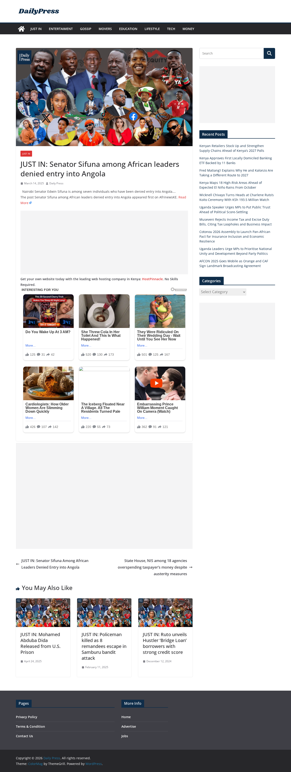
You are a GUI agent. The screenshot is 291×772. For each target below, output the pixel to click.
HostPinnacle (152, 279)
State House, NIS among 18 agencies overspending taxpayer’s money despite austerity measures (152, 567)
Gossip (85, 29)
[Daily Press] (21, 28)
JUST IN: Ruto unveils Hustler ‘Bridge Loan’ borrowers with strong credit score (165, 643)
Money (188, 29)
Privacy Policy (26, 717)
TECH (171, 29)
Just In (36, 29)
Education (128, 29)
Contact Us (24, 736)
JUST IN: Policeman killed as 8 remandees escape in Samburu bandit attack (104, 646)
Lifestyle (152, 29)
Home (126, 717)
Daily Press (56, 183)
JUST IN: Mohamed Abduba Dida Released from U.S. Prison (40, 643)
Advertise (128, 726)
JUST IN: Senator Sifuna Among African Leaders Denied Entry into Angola (54, 564)
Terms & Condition (30, 726)
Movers (105, 29)
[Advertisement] (104, 242)
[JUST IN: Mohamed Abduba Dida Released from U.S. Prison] (43, 601)
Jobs (124, 736)
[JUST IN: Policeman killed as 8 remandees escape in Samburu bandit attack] (104, 601)
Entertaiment (61, 29)
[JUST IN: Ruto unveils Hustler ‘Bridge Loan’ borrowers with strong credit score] (165, 601)
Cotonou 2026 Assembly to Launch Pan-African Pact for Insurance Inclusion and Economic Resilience (234, 236)
